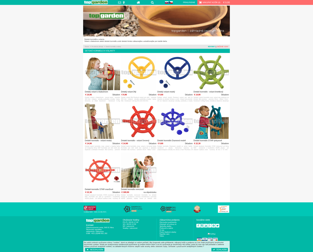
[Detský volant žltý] (138, 72)
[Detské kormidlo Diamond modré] (175, 121)
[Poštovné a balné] (138, 2)
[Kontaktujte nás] (122, 2)
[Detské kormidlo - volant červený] (138, 121)
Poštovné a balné (166, 228)
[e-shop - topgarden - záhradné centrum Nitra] (156, 21)
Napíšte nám (164, 234)
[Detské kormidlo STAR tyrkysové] (211, 121)
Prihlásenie (189, 2)
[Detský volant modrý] (175, 72)
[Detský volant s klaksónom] (102, 72)
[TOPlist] (211, 234)
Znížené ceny (222, 47)
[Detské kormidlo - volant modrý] (102, 121)
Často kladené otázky (168, 232)
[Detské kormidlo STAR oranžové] (102, 170)
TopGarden (96, 2)
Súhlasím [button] (221, 249)
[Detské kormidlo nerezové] (138, 170)
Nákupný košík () (211, 2)
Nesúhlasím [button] (96, 249)
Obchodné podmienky (168, 222)
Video (162, 236)
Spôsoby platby (165, 226)
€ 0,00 (226, 2)
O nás (162, 230)
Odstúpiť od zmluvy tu (168, 224)
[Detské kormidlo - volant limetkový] (211, 72)
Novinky (211, 47)
